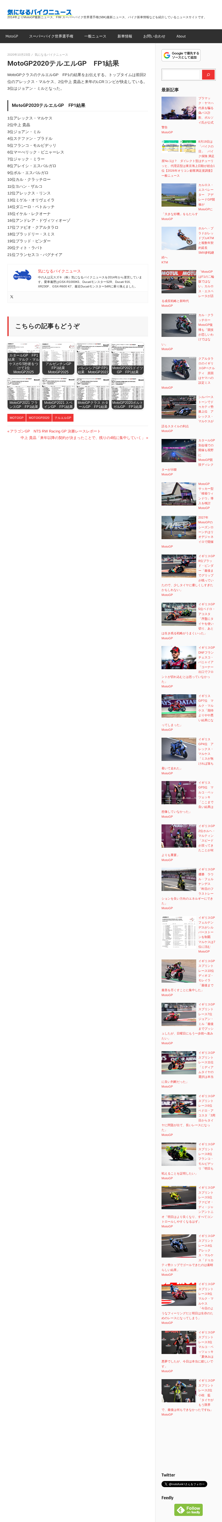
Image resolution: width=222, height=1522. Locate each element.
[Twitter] (12, 297)
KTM (165, 262)
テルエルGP (63, 417)
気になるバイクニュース (51, 54)
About (181, 36)
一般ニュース (95, 36)
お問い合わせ (154, 36)
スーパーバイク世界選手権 (51, 36)
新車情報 (125, 36)
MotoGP (12, 36)
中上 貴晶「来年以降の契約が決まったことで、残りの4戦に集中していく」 (83, 438)
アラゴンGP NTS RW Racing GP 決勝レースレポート (55, 431)
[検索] (208, 74)
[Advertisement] (189, 1444)
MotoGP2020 (39, 417)
